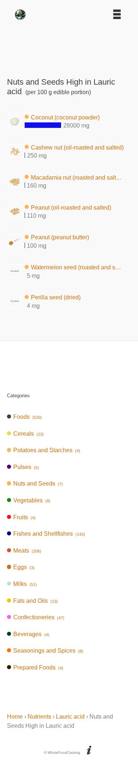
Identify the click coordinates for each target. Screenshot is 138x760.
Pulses (26, 467)
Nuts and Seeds (38, 483)
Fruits (24, 517)
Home (15, 716)
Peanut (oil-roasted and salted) (71, 207)
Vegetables (31, 500)
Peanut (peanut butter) (60, 237)
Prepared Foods (38, 667)
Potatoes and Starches (46, 450)
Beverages (31, 634)
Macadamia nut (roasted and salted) (77, 177)
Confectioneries (38, 617)
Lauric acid (70, 716)
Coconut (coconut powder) (65, 117)
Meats (27, 550)
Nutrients (39, 716)
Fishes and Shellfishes (49, 534)
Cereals (28, 434)
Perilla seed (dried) (56, 297)
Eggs (24, 567)
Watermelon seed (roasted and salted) (77, 267)
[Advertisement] (69, 46)
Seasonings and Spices (48, 651)
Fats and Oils (35, 601)
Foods (27, 417)
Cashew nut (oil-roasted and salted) (77, 147)
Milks (25, 584)
